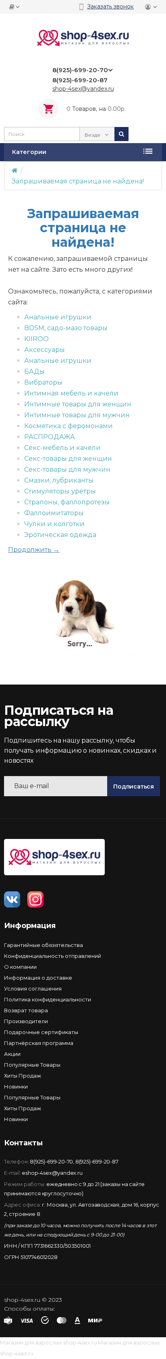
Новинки (16, 1086)
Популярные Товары (32, 1064)
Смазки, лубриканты (58, 480)
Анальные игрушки (57, 317)
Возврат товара (26, 1010)
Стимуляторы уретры (60, 491)
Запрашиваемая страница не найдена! (78, 181)
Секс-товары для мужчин (67, 469)
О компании (20, 967)
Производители (26, 1021)
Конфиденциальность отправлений (52, 956)
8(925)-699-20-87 (96, 1161)
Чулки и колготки (54, 524)
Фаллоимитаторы (54, 513)
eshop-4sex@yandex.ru (52, 1173)
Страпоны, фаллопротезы (67, 502)
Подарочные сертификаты (41, 1032)
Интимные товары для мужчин (77, 415)
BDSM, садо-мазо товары (66, 328)
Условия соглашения (33, 988)
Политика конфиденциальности (47, 999)
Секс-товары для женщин (68, 458)
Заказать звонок (110, 6)
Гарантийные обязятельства (43, 945)
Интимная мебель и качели (71, 393)
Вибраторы (43, 382)
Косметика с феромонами (68, 426)
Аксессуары (44, 350)
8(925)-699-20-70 (51, 1161)
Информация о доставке (38, 977)
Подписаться (133, 786)
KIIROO (36, 339)
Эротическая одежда (60, 535)
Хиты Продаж (22, 1075)
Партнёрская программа (38, 1043)
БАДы (34, 371)
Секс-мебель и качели (62, 448)
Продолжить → (34, 550)
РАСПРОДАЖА (49, 437)
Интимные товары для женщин (77, 404)
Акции (12, 1054)
